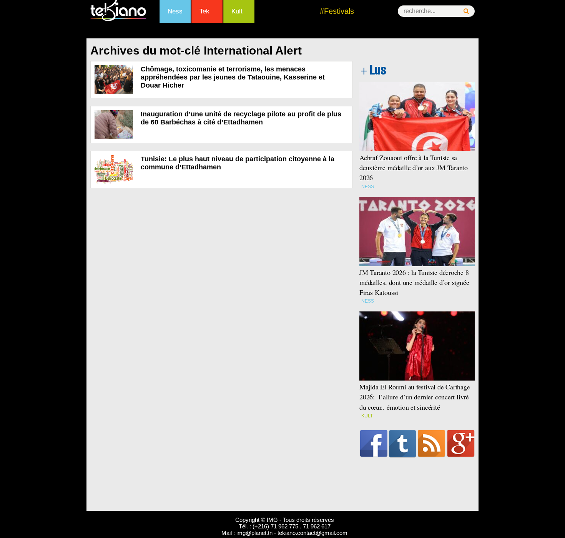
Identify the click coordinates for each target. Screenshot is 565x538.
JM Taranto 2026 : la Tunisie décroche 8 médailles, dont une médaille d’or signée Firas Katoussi (414, 282)
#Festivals (337, 11)
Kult (237, 11)
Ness (175, 11)
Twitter (402, 443)
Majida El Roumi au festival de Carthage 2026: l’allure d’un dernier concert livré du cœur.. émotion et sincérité (414, 396)
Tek (204, 11)
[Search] (466, 11)
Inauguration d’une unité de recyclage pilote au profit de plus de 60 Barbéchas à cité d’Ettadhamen (241, 118)
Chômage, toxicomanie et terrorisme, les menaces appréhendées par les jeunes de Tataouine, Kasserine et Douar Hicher (233, 77)
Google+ (461, 443)
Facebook (373, 443)
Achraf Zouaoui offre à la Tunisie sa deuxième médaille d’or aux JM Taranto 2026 (413, 167)
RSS (431, 443)
